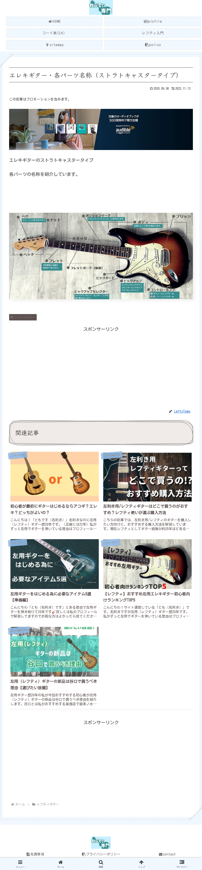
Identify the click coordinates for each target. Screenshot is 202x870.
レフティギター (25, 317)
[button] (186, 721)
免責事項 (37, 854)
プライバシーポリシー (103, 854)
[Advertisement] (101, 367)
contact (169, 854)
